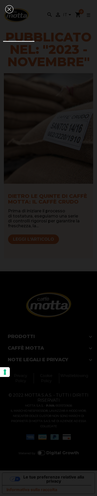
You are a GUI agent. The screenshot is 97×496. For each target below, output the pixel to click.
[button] (9, 9)
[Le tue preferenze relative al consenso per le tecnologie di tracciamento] (5, 372)
